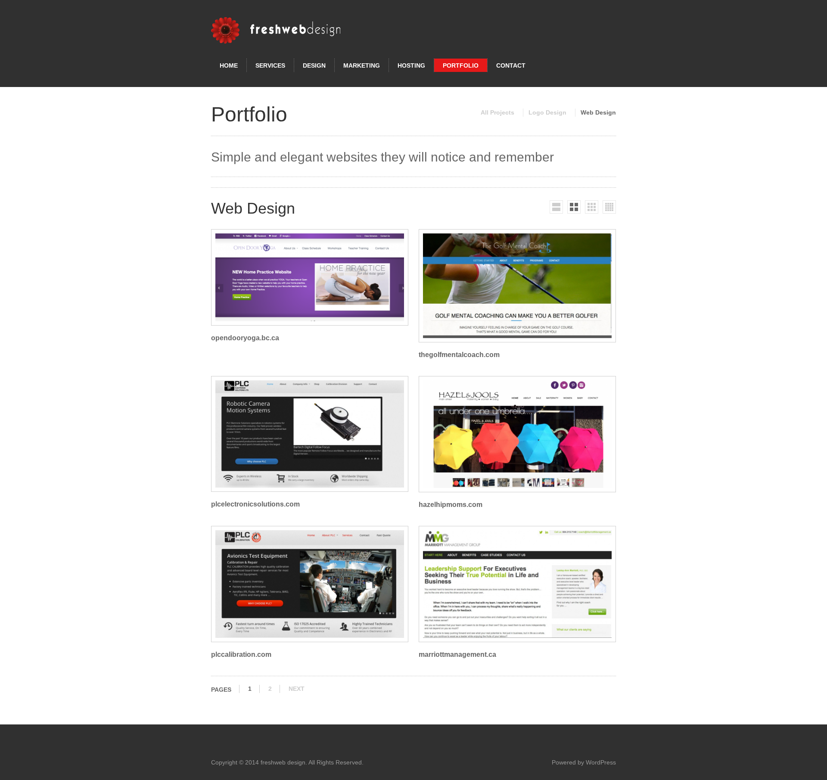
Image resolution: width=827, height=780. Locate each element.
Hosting (411, 65)
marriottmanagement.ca (457, 654)
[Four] (609, 207)
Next (297, 688)
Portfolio (461, 65)
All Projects (497, 112)
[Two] (574, 207)
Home (229, 65)
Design (314, 65)
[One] (556, 207)
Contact (510, 65)
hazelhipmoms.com (450, 504)
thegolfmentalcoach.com (459, 354)
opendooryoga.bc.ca (245, 338)
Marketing (361, 65)
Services (270, 65)
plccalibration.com (241, 654)
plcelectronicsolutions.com (255, 504)
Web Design (598, 112)
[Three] (591, 207)
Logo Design (547, 112)
